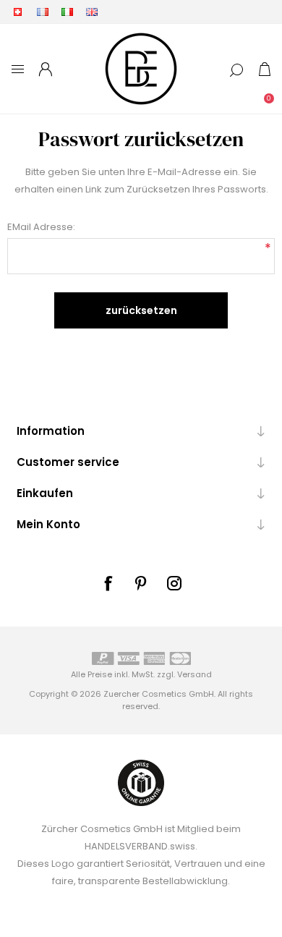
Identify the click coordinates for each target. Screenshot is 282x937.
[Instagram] (174, 583)
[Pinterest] (141, 583)
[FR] (42, 11)
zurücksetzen (141, 310)
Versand (194, 674)
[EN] (91, 11)
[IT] (67, 11)
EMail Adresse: (41, 227)
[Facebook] (107, 583)
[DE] (18, 11)
